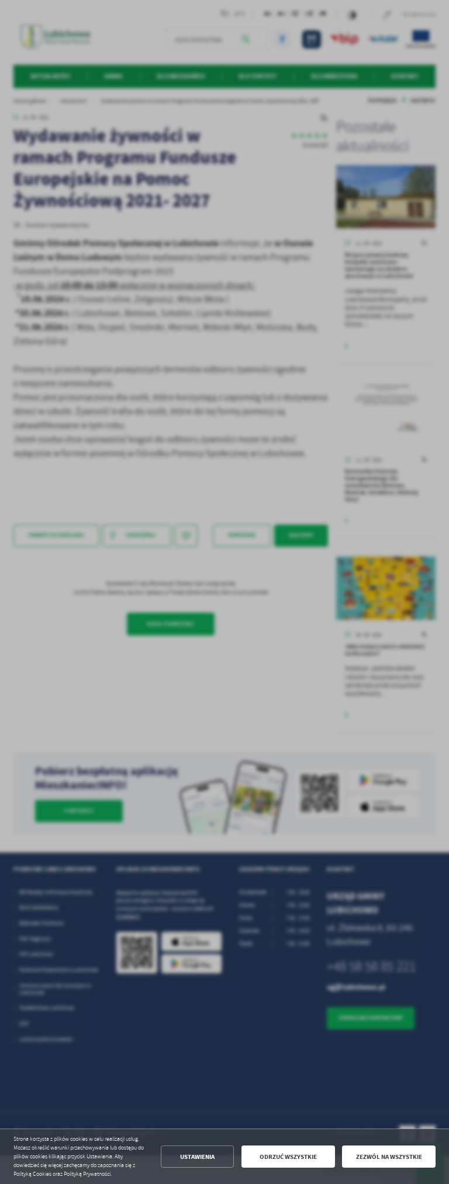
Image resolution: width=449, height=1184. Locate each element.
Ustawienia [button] (197, 1156)
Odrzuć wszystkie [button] (288, 1156)
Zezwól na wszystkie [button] (389, 1156)
